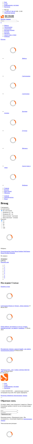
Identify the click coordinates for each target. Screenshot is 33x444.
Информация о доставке (11, 5)
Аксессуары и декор (10, 35)
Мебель (6, 25)
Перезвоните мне (6, 414)
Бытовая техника (9, 30)
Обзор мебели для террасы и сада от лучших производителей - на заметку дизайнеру (14, 327)
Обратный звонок (9, 13)
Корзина (7, 193)
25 (3, 222)
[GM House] (7, 17)
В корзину (4, 259)
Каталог (3, 39)
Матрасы (7, 33)
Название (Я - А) (8, 214)
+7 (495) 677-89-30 (9, 11)
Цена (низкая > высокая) (10, 216)
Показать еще (5, 262)
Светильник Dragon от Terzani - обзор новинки (15, 306)
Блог (5, 2)
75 (3, 226)
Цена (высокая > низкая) (10, 217)
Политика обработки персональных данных (14, 395)
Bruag (6, 199)
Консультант (8, 191)
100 (4, 228)
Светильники (8, 27)
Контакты (7, 7)
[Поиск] (18, 21)
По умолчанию (7, 210)
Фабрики (7, 36)
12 (3, 221)
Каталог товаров (6, 19)
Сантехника (7, 28)
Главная (6, 188)
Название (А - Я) (8, 212)
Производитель (8, 197)
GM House (5, 373)
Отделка (6, 31)
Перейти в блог (5, 286)
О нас (6, 3)
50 (3, 224)
